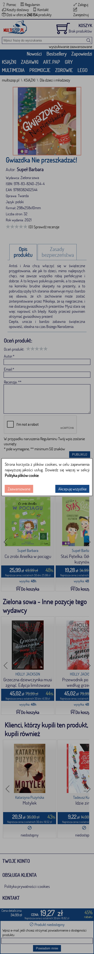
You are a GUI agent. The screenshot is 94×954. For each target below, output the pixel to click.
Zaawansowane (19, 488)
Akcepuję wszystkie (72, 488)
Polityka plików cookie (22, 475)
